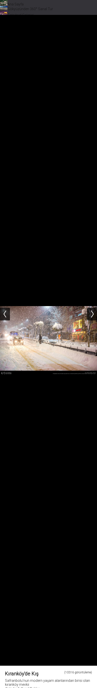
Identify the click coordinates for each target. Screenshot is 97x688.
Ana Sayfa (15, 4)
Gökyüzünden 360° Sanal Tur (30, 9)
